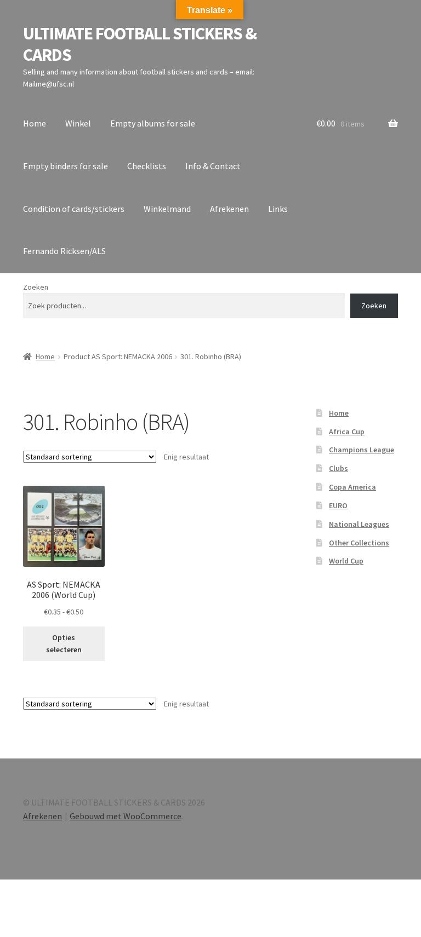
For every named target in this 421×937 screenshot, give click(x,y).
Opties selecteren (64, 644)
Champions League (361, 450)
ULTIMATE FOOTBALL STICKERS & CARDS (140, 44)
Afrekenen (229, 208)
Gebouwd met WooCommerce (125, 815)
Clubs (338, 468)
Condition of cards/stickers (73, 208)
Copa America (352, 487)
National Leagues (359, 524)
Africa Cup (347, 431)
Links (278, 208)
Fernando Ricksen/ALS (64, 250)
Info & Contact (213, 165)
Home (34, 123)
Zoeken (35, 287)
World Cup (346, 561)
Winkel (78, 123)
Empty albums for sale (152, 123)
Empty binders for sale (65, 165)
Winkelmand (167, 208)
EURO (338, 505)
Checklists (146, 165)
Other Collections (359, 543)
